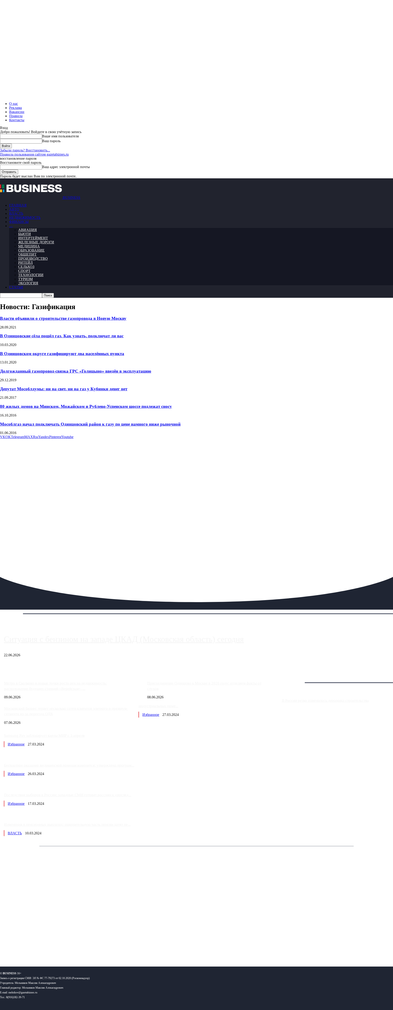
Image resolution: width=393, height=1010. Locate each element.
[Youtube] (70, 948)
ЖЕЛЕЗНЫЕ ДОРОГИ (36, 242)
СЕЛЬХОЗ (26, 267)
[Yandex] (57, 948)
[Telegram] (31, 948)
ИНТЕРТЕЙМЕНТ (33, 238)
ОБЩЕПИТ (27, 254)
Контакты (16, 120)
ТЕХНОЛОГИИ (30, 275)
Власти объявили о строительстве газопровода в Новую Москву (63, 318)
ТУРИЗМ (25, 279)
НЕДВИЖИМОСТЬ (24, 218)
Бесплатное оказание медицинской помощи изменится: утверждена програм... (69, 765)
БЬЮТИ (24, 234)
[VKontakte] (44, 948)
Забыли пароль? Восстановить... (25, 150)
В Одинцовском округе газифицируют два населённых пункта (62, 353)
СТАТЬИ (16, 287)
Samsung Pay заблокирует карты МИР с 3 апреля (44, 735)
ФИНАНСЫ (19, 222)
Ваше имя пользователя (60, 136)
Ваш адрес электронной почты (66, 167)
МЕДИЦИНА (29, 246)
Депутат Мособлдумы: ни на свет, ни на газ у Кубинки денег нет (63, 388)
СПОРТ (24, 271)
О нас (13, 104)
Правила (16, 116)
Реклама (15, 108)
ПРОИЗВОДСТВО (33, 258)
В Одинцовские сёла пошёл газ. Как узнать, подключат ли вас (61, 335)
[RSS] (18, 948)
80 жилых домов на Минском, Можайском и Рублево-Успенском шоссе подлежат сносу (86, 406)
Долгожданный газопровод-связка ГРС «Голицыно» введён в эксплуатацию (75, 371)
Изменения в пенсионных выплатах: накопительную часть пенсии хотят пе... (67, 824)
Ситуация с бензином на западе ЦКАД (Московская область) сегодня (124, 639)
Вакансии (16, 112)
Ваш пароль (51, 141)
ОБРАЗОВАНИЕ (31, 250)
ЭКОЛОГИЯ (28, 283)
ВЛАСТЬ (16, 213)
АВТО (14, 209)
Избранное (150, 715)
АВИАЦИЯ (27, 230)
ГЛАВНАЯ (18, 205)
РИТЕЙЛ (25, 263)
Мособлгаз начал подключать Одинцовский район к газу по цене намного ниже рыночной (90, 424)
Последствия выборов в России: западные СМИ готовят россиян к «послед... (67, 795)
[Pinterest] (5, 948)
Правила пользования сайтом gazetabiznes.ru (34, 154)
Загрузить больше (295, 677)
